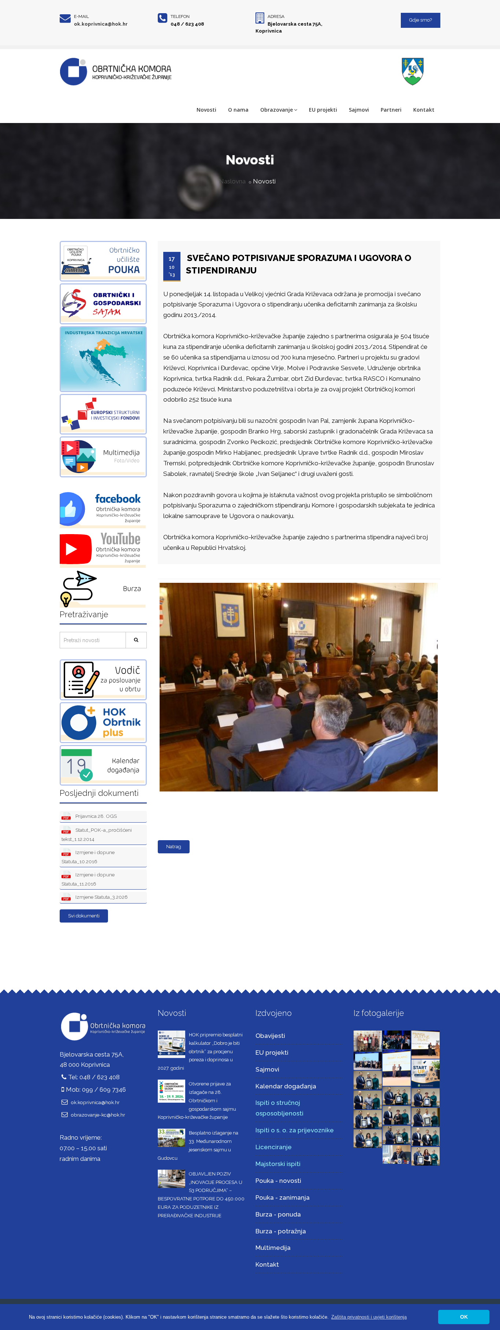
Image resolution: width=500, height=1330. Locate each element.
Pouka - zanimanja (282, 1197)
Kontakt (423, 109)
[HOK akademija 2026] (368, 1060)
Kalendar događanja (285, 1086)
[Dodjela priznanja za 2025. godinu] (368, 1079)
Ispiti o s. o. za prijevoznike (294, 1130)
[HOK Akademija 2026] (368, 1040)
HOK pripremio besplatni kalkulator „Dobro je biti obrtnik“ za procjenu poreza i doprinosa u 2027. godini (200, 1051)
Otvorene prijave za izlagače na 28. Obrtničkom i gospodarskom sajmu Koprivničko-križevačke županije (197, 1100)
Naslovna (232, 181)
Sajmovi (359, 109)
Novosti (206, 109)
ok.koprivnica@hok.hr (101, 24)
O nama (238, 109)
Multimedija (273, 1247)
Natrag (173, 846)
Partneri (391, 109)
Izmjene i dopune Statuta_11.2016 (88, 879)
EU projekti (323, 109)
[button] (369, 1317)
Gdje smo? (420, 20)
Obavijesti (270, 1035)
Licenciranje (273, 1147)
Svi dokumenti (84, 916)
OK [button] (464, 1317)
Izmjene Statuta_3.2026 (101, 897)
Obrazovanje (276, 109)
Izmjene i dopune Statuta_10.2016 (88, 856)
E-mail (81, 16)
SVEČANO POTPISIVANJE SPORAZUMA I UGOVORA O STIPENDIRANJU (298, 264)
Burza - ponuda (278, 1214)
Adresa (276, 16)
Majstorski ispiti (278, 1163)
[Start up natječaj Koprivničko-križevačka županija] (425, 1073)
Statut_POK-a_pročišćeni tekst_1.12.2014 (96, 834)
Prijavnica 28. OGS (95, 816)
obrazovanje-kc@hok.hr (98, 1115)
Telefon (180, 16)
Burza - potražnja (280, 1231)
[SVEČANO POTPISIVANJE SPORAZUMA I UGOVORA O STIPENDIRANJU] (297, 583)
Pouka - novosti (278, 1180)
